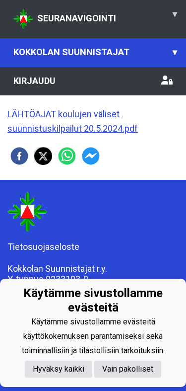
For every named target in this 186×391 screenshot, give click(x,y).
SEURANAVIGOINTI (107, 15)
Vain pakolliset (127, 369)
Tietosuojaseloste (43, 246)
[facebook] (19, 156)
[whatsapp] (67, 156)
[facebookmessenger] (91, 156)
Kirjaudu (34, 81)
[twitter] (43, 156)
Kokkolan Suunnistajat (95, 52)
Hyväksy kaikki (58, 369)
